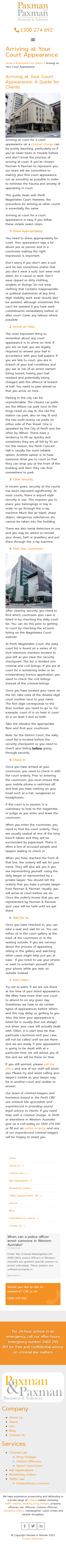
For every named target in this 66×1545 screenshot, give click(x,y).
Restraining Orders (20, 1188)
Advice (13, 1203)
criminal (32, 1500)
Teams (13, 1422)
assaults (27, 1503)
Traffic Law (16, 1479)
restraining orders (13, 1510)
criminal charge (42, 144)
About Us (14, 1165)
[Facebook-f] (24, 1526)
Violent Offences (28, 1461)
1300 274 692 (17, 1298)
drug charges (41, 1503)
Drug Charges (26, 1457)
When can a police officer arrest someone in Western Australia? (29, 1240)
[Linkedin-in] (41, 1526)
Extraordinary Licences (32, 1483)
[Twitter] (33, 1526)
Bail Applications (18, 1180)
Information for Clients (29, 63)
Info (11, 1426)
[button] (33, 39)
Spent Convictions (29, 1466)
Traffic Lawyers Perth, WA (24, 1195)
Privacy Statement (33, 1538)
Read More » (14, 1275)
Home (9, 63)
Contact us (15, 1225)
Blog (11, 1210)
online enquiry (35, 1128)
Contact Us (17, 1435)
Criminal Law (16, 1173)
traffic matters (13, 1503)
